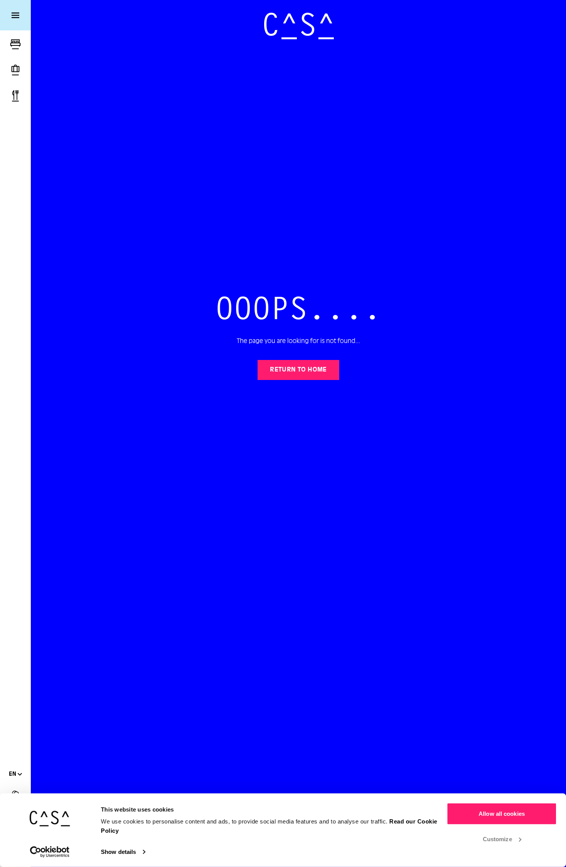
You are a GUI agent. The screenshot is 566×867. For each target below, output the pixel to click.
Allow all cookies (502, 813)
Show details (118, 852)
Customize (497, 838)
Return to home (298, 370)
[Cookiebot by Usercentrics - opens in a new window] (50, 852)
